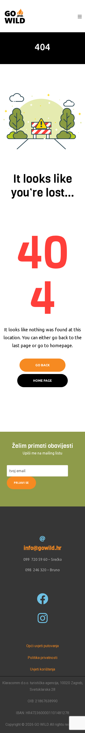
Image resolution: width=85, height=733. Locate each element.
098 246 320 (35, 570)
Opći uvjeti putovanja (42, 646)
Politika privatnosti (42, 658)
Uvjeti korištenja (42, 669)
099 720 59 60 (35, 559)
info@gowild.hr (42, 548)
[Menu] (80, 16)
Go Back (42, 365)
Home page (42, 380)
